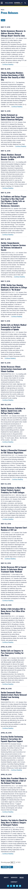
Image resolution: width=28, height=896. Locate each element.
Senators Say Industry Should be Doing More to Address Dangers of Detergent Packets (14, 822)
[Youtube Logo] (17, 886)
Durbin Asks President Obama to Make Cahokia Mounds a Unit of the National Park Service (14, 780)
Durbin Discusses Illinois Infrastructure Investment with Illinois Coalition (13, 369)
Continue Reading (7, 64)
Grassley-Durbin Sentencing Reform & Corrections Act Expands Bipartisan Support (12, 739)
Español (17, 3)
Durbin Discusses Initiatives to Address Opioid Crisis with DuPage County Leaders (13, 410)
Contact (14, 882)
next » (10, 867)
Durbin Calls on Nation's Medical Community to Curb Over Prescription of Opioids (13, 327)
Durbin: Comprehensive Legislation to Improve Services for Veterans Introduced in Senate (13, 246)
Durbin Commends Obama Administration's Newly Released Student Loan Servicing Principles (14, 696)
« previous (4, 867)
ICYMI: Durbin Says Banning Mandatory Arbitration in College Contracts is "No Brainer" (14, 287)
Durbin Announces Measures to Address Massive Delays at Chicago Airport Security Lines (13, 33)
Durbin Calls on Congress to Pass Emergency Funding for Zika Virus (12, 653)
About (6, 877)
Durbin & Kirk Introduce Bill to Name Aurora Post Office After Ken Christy (13, 611)
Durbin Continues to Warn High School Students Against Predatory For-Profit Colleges (13, 490)
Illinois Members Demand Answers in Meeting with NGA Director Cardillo (12, 157)
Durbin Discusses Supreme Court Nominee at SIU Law (14, 528)
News (2, 9)
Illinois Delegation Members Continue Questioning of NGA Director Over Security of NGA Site (13, 76)
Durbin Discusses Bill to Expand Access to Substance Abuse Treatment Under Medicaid (13, 569)
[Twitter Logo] (11, 886)
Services (14, 877)
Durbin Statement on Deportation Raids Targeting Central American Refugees (12, 117)
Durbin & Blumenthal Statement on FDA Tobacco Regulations (13, 451)
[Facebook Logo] (8, 886)
